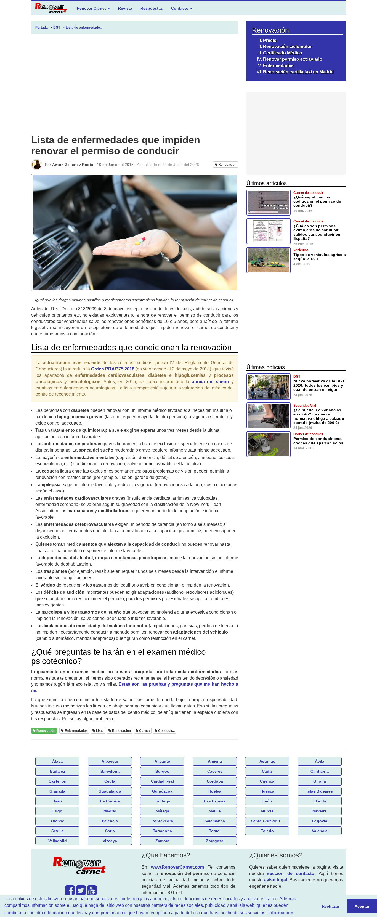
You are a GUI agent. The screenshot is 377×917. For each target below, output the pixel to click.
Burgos (162, 771)
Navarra (319, 811)
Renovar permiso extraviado (292, 59)
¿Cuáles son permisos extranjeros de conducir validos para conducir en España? (316, 232)
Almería (215, 761)
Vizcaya (110, 841)
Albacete (110, 761)
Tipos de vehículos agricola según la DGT (319, 256)
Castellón (58, 781)
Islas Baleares (320, 791)
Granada (57, 791)
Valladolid (57, 841)
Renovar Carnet (92, 8)
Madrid (109, 811)
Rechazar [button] (330, 906)
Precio (270, 40)
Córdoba (215, 781)
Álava (57, 761)
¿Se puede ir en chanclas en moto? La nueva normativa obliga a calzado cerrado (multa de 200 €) (318, 416)
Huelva (214, 791)
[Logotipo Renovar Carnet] (80, 866)
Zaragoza (215, 841)
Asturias (267, 761)
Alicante (162, 761)
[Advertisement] (135, 89)
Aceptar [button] (362, 906)
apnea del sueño (210, 381)
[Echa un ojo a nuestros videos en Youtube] (92, 893)
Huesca (267, 791)
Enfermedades (278, 65)
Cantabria (319, 771)
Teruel (215, 831)
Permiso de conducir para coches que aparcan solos (318, 440)
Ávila (319, 761)
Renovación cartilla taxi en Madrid (298, 72)
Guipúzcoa (162, 791)
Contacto (180, 8)
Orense (57, 821)
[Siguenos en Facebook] (70, 893)
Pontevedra (162, 821)
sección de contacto (290, 873)
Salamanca (215, 821)
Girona (319, 781)
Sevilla (57, 831)
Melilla (215, 811)
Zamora (162, 841)
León (267, 801)
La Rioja (162, 801)
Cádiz (267, 771)
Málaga (162, 811)
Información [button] (280, 912)
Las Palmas (214, 801)
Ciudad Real (162, 781)
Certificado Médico (282, 53)
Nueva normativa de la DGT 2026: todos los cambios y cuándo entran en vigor (319, 385)
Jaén (57, 801)
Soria (110, 831)
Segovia (319, 821)
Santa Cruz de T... (267, 821)
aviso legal (275, 880)
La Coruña (110, 801)
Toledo (267, 831)
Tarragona (162, 831)
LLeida (319, 801)
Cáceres (214, 771)
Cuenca (267, 781)
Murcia (267, 811)
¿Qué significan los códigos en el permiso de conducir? (317, 201)
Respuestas (151, 8)
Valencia (320, 831)
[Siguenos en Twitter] (81, 893)
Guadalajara (110, 791)
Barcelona (110, 771)
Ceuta (109, 781)
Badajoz (57, 771)
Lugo (57, 811)
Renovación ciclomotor (287, 46)
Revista (125, 8)
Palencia (110, 821)
